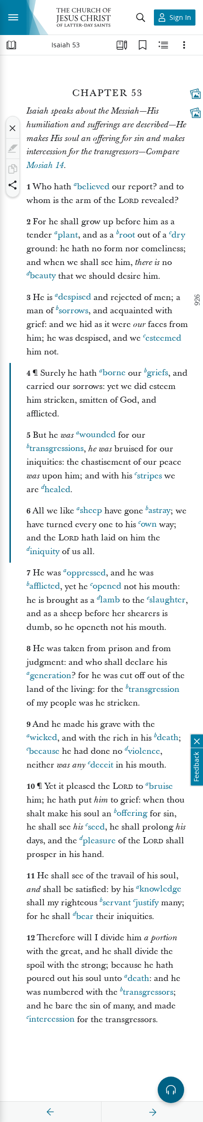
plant (68, 235)
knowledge (160, 889)
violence (144, 751)
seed (96, 827)
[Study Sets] (121, 45)
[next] (152, 1112)
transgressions (56, 449)
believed (93, 187)
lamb (110, 600)
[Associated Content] (195, 93)
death (167, 738)
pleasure (99, 841)
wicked (43, 738)
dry (178, 235)
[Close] (13, 128)
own (149, 524)
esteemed (163, 338)
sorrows (73, 311)
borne (114, 373)
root (127, 235)
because (44, 751)
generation (50, 675)
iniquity (44, 551)
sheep (91, 511)
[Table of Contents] (11, 45)
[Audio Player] (171, 1090)
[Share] (13, 185)
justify (147, 903)
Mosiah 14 (45, 165)
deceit (101, 765)
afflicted (44, 586)
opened (107, 586)
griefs (157, 373)
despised (74, 297)
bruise (161, 786)
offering (132, 814)
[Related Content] (163, 45)
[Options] (184, 45)
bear (84, 916)
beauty (43, 276)
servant (116, 903)
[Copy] (13, 169)
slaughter (167, 600)
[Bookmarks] (142, 45)
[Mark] (13, 148)
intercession (52, 1019)
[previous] (50, 1112)
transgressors (148, 992)
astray (159, 511)
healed (57, 489)
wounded (97, 435)
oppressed (86, 573)
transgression (153, 689)
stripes (149, 476)
